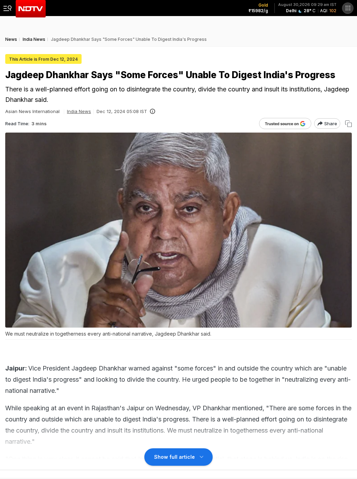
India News (79, 111)
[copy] (348, 123)
